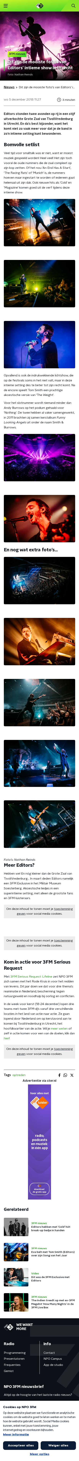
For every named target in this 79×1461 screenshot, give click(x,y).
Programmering (15, 1352)
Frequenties (12, 1364)
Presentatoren (14, 1358)
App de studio (53, 1364)
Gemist (9, 1371)
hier (6, 1038)
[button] (5, 5)
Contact (49, 1352)
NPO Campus (53, 1358)
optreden (19, 1075)
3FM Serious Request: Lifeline (31, 976)
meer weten (59, 1028)
